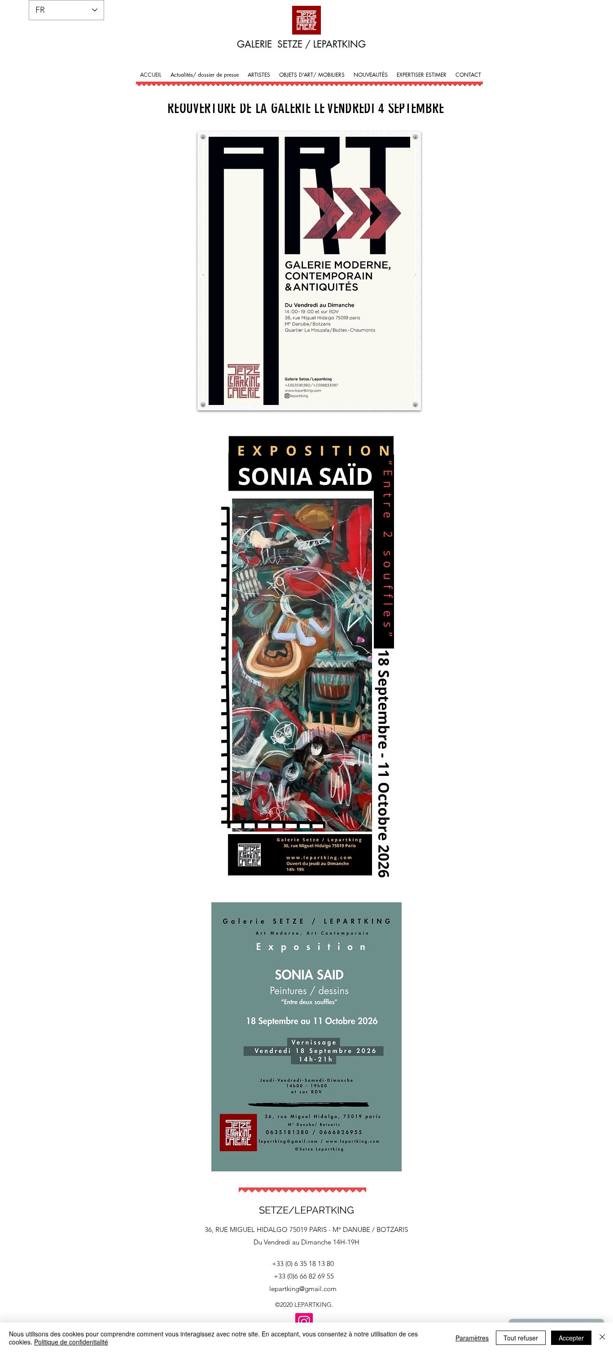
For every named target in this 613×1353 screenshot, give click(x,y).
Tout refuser (521, 1337)
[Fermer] (602, 1338)
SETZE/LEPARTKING (306, 1210)
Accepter (571, 1337)
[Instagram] (304, 1322)
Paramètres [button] (472, 1337)
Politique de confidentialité (71, 1341)
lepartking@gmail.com (303, 1288)
